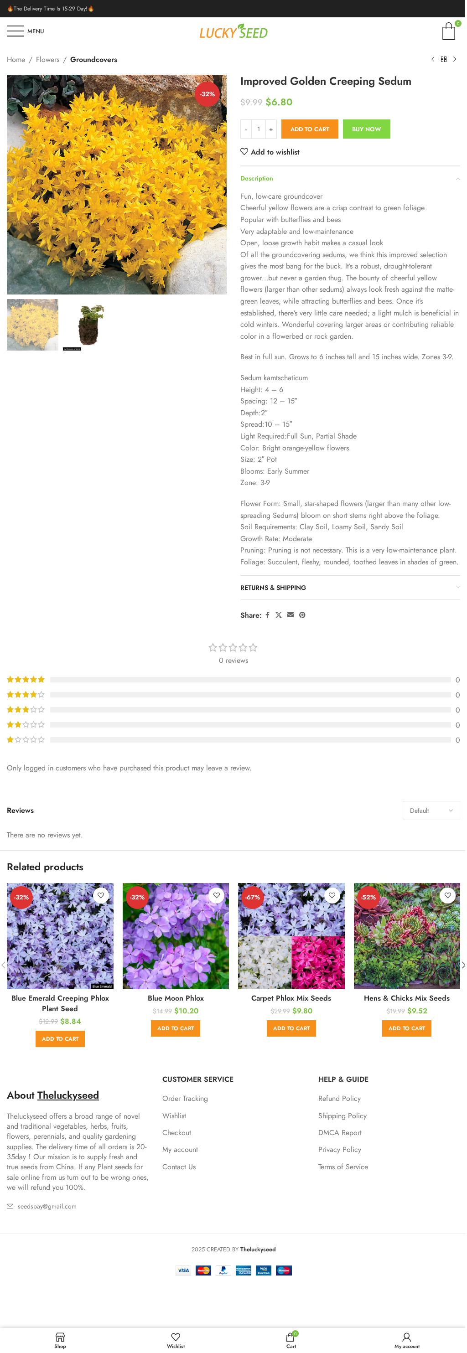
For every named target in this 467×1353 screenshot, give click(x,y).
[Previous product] (432, 59)
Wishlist (174, 1116)
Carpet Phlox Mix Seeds (291, 998)
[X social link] (279, 615)
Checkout (176, 1133)
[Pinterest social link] (302, 615)
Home (16, 59)
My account (180, 1150)
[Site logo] (233, 30)
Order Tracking (185, 1099)
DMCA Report (340, 1133)
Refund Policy (339, 1099)
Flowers (47, 59)
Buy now (366, 129)
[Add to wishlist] (101, 896)
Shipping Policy (342, 1116)
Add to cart (310, 129)
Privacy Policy (339, 1150)
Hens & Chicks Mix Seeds (407, 998)
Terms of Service (343, 1167)
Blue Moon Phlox (176, 998)
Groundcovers (93, 59)
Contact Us (179, 1167)
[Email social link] (290, 615)
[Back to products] (443, 59)
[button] (16, 185)
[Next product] (454, 59)
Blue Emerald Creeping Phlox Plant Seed (60, 1003)
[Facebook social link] (267, 615)
